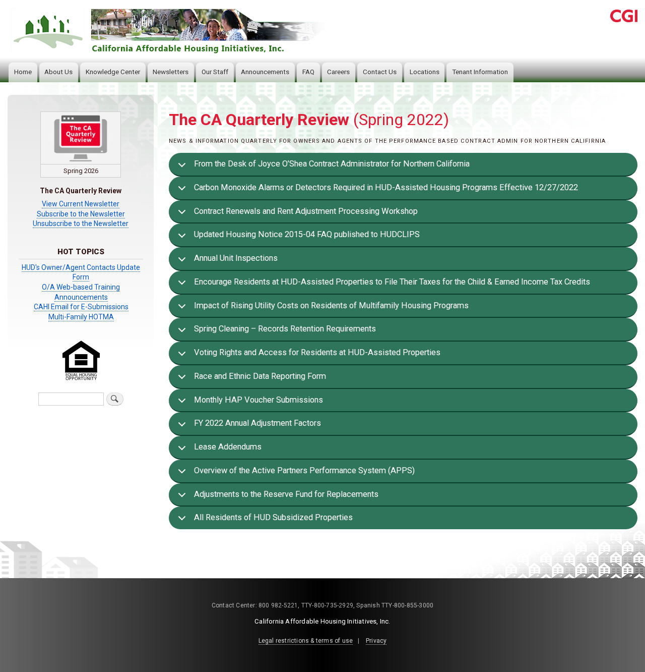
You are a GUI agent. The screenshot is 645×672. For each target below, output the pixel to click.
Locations (424, 72)
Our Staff (215, 72)
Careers (338, 72)
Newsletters (170, 72)
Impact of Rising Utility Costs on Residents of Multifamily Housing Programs (331, 305)
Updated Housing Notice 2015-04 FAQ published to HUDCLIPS (307, 234)
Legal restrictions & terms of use (306, 640)
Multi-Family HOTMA (81, 317)
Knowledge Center (113, 72)
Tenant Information (480, 72)
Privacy (376, 640)
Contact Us (380, 72)
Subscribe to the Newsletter (81, 214)
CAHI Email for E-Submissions (81, 307)
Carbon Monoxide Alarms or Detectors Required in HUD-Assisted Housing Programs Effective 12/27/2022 (386, 187)
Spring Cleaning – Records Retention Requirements (285, 328)
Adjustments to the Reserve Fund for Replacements (286, 494)
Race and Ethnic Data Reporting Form (260, 376)
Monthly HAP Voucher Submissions (258, 400)
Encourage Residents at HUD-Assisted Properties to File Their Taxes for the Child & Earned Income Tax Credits (392, 282)
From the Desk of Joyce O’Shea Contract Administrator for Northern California (332, 164)
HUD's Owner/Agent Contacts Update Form (81, 272)
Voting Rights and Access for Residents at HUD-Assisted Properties (317, 352)
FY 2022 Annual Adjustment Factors (257, 423)
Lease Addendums (228, 447)
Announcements (265, 72)
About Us (58, 72)
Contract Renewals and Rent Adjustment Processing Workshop (306, 211)
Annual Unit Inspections (236, 258)
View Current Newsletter (80, 204)
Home (23, 72)
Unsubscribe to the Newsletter (80, 223)
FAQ (308, 72)
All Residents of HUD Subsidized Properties (273, 517)
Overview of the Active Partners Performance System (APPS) (304, 470)
